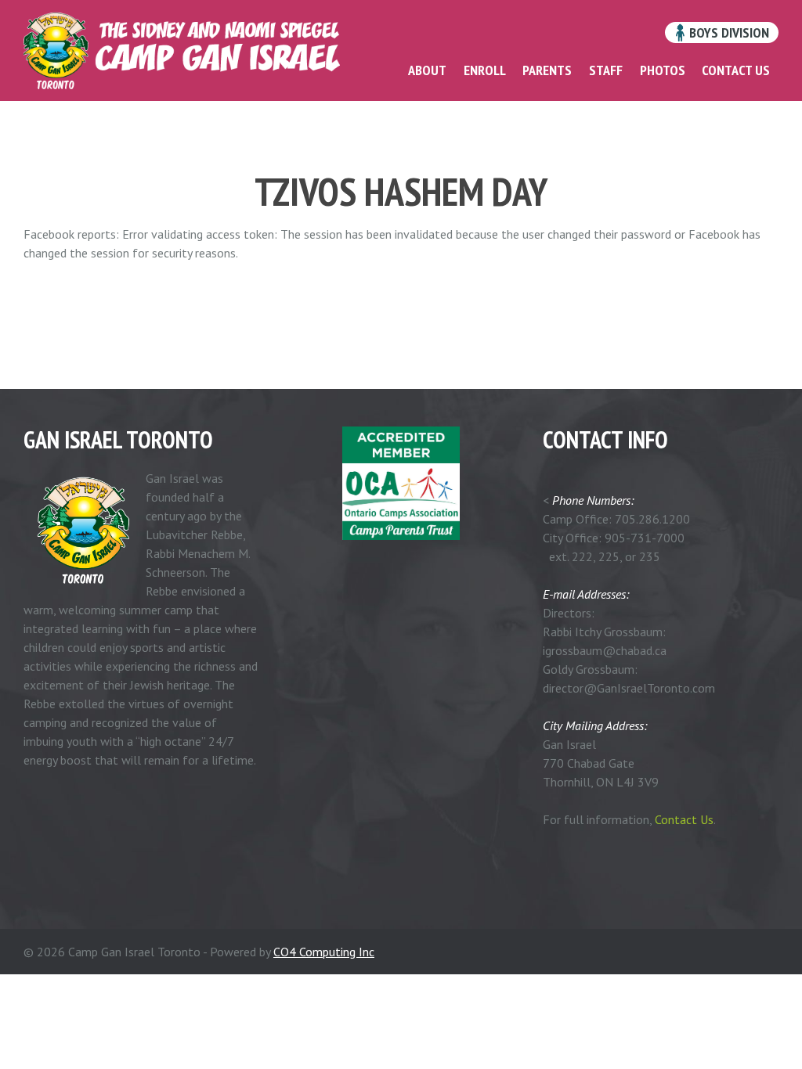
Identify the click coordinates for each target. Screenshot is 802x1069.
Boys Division (727, 32)
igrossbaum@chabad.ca (605, 650)
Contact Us (684, 819)
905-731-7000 (645, 537)
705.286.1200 (652, 519)
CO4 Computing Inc (323, 951)
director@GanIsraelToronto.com (629, 688)
